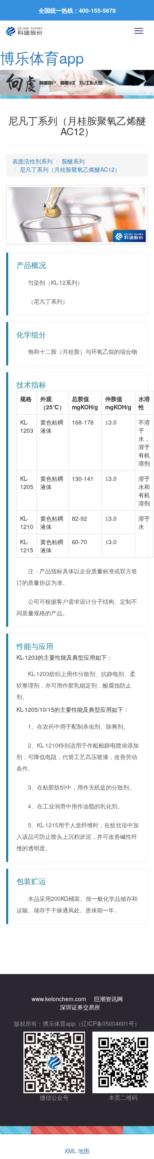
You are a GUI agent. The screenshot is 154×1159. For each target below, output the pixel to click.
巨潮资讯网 (108, 999)
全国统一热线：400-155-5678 (77, 10)
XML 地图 (77, 1151)
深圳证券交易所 (80, 1007)
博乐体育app (42, 57)
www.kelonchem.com (59, 999)
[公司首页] (24, 31)
